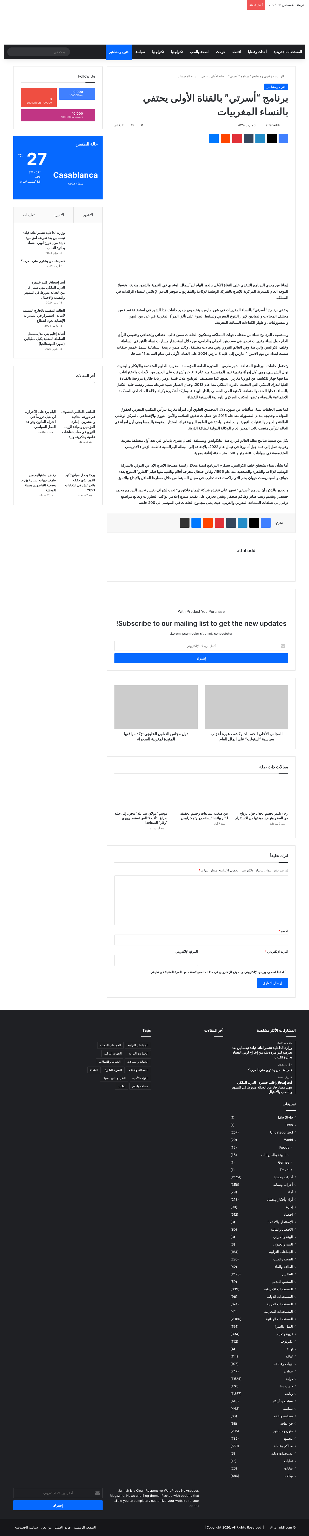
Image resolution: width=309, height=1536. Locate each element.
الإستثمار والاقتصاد (280, 1222)
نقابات (288, 1468)
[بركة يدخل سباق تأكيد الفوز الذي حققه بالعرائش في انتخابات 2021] (77, 460)
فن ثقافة (286, 1423)
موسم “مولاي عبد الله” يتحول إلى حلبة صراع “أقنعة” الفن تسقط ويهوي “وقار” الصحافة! (141, 817)
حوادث (220, 52)
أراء (290, 1192)
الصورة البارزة (113, 1070)
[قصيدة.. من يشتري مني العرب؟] (82, 267)
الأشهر (88, 214)
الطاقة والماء (283, 1267)
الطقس (287, 1274)
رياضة (288, 1394)
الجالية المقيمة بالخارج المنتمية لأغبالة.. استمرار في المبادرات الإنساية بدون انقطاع (44, 315)
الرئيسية (279, 76)
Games (283, 1162)
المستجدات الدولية (280, 1297)
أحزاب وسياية (283, 1185)
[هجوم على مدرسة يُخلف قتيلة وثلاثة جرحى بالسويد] (191, 1074)
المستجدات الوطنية (279, 1319)
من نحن (46, 1527)
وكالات (288, 1476)
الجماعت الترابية (138, 1053)
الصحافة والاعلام (138, 1070)
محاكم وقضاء (283, 1446)
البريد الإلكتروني (276, 951)
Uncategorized (281, 1132)
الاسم (283, 931)
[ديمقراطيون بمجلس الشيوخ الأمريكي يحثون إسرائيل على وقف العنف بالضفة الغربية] (168, 1074)
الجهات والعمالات (137, 1061)
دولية (289, 1379)
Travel (284, 1170)
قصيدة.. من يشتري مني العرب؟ (43, 261)
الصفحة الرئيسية (85, 1527)
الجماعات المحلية (110, 1045)
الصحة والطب (199, 52)
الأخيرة (59, 214)
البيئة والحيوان (283, 1237)
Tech (289, 1125)
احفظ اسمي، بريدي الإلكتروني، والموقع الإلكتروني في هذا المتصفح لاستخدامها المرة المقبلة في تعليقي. (216, 972)
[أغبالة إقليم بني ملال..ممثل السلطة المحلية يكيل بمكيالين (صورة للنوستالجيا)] (82, 340)
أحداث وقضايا (257, 52)
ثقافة (289, 1356)
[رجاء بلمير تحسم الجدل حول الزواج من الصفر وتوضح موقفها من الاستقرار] (261, 794)
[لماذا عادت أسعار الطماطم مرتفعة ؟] (213, 1074)
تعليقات (29, 214)
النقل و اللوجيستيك (114, 1078)
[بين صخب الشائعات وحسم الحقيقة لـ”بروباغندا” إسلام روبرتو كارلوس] (201, 794)
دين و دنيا (286, 1386)
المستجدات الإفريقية (288, 52)
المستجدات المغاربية (278, 1311)
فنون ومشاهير (119, 52)
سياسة (140, 52)
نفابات (288, 1461)
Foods (284, 1147)
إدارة (289, 1207)
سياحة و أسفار (282, 1401)
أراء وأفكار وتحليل (280, 1199)
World (288, 1140)
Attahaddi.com (281, 1527)
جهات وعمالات (283, 1364)
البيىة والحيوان (283, 1244)
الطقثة (94, 1070)
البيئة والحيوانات (273, 1155)
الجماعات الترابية (281, 1252)
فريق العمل (62, 1527)
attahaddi (273, 125)
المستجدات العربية (280, 1304)
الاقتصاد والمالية (282, 1229)
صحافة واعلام (283, 1416)
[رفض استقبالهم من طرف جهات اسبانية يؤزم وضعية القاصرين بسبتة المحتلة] (38, 460)
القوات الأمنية (140, 1078)
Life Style (285, 1117)
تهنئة (290, 1349)
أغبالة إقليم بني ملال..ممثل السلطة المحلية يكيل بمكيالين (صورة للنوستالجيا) (44, 338)
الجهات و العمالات (109, 1061)
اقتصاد (236, 52)
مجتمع (288, 1438)
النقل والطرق (283, 1326)
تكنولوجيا (177, 52)
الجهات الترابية (113, 1053)
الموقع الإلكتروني (187, 951)
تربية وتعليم (284, 1334)
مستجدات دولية (282, 1453)
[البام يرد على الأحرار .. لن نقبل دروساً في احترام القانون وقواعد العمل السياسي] (38, 397)
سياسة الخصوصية (26, 1527)
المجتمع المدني (282, 1282)
